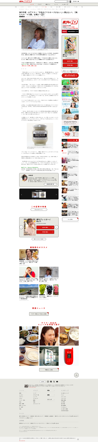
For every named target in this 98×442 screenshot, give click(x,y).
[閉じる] (78, 439)
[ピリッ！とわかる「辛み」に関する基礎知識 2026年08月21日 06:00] (49, 336)
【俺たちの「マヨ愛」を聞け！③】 (29, 65)
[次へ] (56, 194)
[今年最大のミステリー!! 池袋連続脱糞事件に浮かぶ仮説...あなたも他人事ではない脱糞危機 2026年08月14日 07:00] (49, 356)
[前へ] (21, 194)
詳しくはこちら (22, 440)
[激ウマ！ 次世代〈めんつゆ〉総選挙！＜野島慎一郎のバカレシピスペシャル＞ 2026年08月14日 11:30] (29, 356)
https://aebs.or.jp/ (32, 387)
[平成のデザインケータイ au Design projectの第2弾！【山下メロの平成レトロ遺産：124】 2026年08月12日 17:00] (69, 356)
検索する (67, 1)
